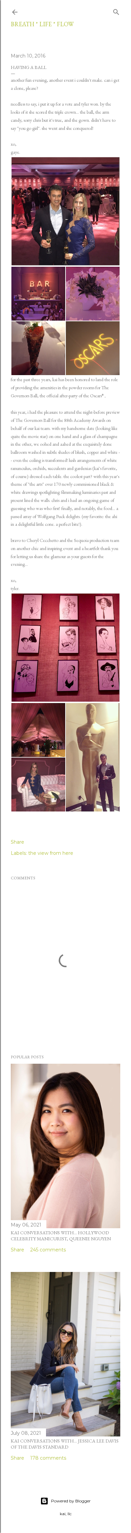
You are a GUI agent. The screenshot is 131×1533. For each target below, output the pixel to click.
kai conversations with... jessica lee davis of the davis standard (65, 1444)
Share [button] (17, 842)
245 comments (48, 1250)
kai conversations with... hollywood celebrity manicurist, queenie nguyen (61, 1236)
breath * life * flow (42, 24)
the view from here (50, 853)
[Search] (116, 10)
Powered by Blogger (71, 1500)
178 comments (48, 1458)
